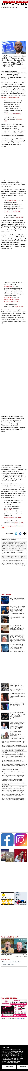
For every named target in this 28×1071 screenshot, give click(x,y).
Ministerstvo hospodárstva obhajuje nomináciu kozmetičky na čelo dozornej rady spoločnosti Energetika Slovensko (12, 780)
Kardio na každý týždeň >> (21, 956)
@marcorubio (8, 286)
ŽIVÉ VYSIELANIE (21, 1)
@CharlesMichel (11, 200)
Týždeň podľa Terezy (8, 964)
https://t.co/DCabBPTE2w (14, 114)
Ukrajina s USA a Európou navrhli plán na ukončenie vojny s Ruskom (13, 784)
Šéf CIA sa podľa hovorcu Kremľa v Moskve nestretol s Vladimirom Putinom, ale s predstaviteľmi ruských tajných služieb (14, 742)
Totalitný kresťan (7, 955)
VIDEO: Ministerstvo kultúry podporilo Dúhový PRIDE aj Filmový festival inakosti (17, 704)
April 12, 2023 (19, 217)
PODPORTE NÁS (9, 1)
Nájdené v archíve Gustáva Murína (11, 962)
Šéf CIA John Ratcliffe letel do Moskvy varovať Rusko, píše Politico (17, 617)
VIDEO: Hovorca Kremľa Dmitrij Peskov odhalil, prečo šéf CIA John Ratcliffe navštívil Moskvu (17, 599)
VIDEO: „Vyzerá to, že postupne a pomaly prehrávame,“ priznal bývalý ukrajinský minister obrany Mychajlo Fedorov (17, 628)
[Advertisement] (14, 23)
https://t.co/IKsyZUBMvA (11, 299)
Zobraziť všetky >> (21, 565)
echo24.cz (20, 526)
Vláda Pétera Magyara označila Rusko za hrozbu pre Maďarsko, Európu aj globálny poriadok (17, 695)
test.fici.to (22, 1018)
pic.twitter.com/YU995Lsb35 (12, 212)
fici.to (18, 1018)
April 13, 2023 (19, 306)
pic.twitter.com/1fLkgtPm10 (12, 301)
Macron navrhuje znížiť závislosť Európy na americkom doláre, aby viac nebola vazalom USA (12, 552)
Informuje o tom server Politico (10, 97)
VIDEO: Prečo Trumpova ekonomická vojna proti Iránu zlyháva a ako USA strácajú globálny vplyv (14, 768)
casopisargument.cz (10, 526)
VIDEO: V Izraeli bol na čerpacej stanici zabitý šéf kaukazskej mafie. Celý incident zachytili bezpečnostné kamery (14, 791)
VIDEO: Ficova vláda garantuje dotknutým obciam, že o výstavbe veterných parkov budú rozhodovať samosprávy (14, 746)
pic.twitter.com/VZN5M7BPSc (12, 517)
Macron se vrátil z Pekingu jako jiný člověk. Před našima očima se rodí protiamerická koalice (14, 557)
